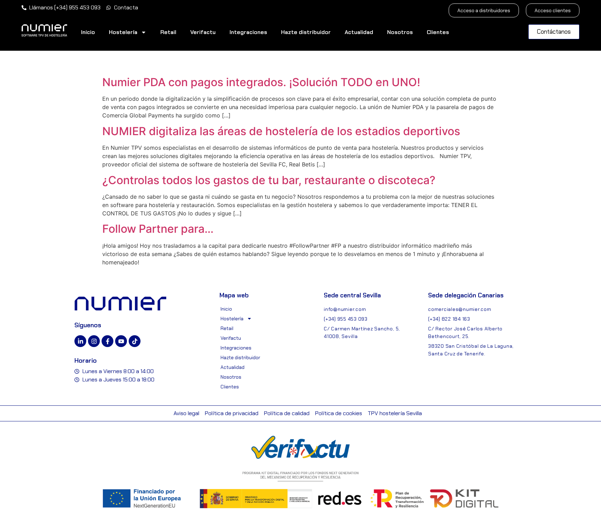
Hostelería (123, 32)
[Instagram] (94, 341)
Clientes (438, 32)
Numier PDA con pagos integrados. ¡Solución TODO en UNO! (261, 82)
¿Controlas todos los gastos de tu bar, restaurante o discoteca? (268, 180)
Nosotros (400, 32)
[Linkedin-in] (80, 341)
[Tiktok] (135, 341)
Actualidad (359, 32)
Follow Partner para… (158, 229)
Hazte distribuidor (306, 32)
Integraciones (248, 32)
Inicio (88, 32)
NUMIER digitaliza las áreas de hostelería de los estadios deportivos (281, 131)
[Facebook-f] (107, 341)
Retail (168, 32)
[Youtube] (121, 341)
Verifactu (203, 32)
